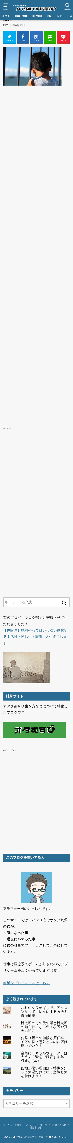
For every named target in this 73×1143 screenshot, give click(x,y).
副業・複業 (21, 16)
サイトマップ (40, 1125)
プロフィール (21, 1125)
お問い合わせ (59, 1125)
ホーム (6, 1125)
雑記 (49, 16)
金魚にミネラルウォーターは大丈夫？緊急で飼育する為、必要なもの (44, 1057)
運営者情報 (35, 1127)
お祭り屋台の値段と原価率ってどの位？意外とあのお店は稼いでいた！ (44, 1042)
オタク (6, 16)
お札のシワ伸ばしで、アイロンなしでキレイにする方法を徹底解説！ (44, 1011)
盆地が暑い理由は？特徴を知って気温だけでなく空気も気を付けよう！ (44, 1072)
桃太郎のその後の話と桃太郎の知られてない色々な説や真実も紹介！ (44, 1027)
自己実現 (37, 16)
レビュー (62, 16)
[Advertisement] (36, 248)
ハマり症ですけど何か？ (35, 1137)
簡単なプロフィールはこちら (26, 983)
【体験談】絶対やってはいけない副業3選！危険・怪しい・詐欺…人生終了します (35, 637)
